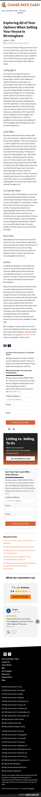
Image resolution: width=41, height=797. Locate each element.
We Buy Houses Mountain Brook (14, 767)
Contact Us (6, 662)
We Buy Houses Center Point (13, 719)
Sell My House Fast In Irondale (13, 690)
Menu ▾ (20, 13)
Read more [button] (10, 626)
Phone (8, 404)
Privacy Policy (7, 677)
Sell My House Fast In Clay (12, 687)
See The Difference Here (20, 458)
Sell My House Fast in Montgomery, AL (16, 749)
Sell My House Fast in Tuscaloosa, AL (16, 760)
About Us (22, 11)
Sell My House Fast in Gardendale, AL (16, 712)
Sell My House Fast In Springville (14, 735)
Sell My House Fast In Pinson (13, 731)
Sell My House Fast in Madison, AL (14, 745)
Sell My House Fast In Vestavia (13, 742)
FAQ (3, 668)
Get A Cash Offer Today (10, 11)
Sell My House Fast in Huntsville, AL (15, 715)
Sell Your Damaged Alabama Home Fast (18, 547)
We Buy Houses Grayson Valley (13, 726)
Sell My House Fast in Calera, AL (14, 705)
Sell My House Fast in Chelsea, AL (14, 708)
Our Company (7, 671)
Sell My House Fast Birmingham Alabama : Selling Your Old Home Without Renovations (19, 566)
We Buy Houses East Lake (11, 723)
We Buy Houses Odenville (11, 771)
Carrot (32, 788)
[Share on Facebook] (5, 345)
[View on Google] (8, 611)
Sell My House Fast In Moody (12, 697)
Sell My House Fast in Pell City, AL (14, 756)
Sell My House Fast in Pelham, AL (14, 753)
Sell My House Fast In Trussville (14, 738)
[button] (3, 621)
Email (8, 413)
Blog (3, 680)
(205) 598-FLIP (27, 334)
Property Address (13, 396)
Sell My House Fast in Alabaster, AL (15, 701)
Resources (6, 674)
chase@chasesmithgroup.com (17, 43)
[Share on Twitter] (9, 345)
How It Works (7, 665)
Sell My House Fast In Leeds (12, 694)
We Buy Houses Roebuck (11, 763)
